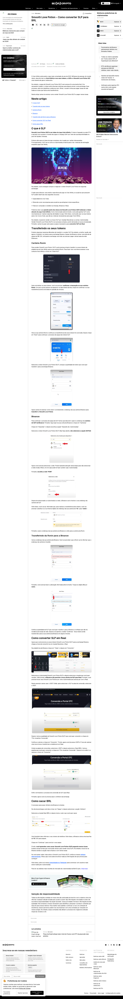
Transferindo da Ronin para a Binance (44, 117)
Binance (35, 113)
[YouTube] (32, 24)
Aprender (82, 957)
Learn (32, 13)
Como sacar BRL (38, 124)
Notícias (82, 954)
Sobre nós (69, 960)
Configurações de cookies (113, 993)
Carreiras (68, 963)
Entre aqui (22, 80)
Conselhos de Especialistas (83, 964)
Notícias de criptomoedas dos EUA (100, 972)
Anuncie (68, 954)
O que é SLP (36, 103)
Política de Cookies (24, 988)
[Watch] (109, 125)
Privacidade (93, 993)
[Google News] (119, 945)
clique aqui (84, 869)
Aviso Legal (101, 993)
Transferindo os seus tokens (41, 106)
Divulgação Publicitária (110, 960)
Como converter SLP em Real (42, 120)
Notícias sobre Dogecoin (98, 977)
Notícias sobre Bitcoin (100, 959)
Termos (86, 993)
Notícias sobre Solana (100, 981)
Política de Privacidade (8, 75)
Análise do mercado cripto (99, 963)
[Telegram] (40, 24)
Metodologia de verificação (111, 955)
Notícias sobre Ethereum (98, 967)
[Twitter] (36, 24)
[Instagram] (48, 24)
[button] (13, 958)
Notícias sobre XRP (99, 956)
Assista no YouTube (102, 139)
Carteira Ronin (37, 110)
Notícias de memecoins (97, 984)
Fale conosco (69, 957)
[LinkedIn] (44, 24)
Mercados (37, 13)
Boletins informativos (86, 967)
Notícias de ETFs (98, 988)
